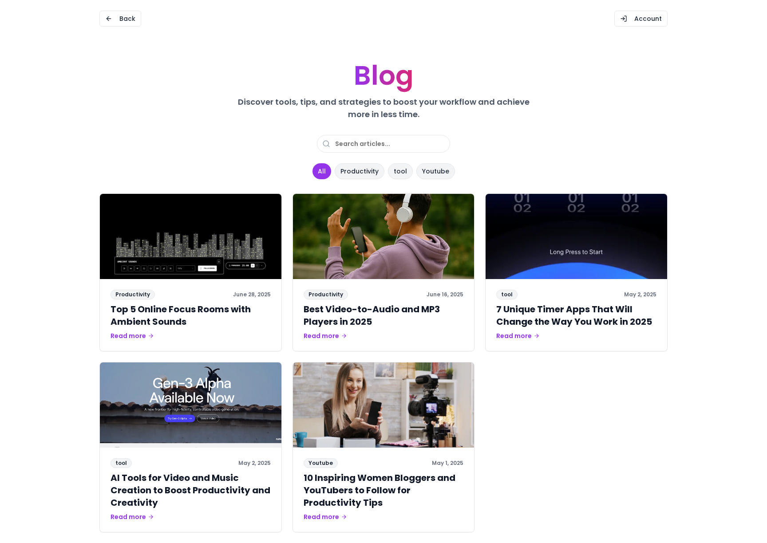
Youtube (435, 171)
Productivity (359, 171)
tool (400, 171)
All (322, 171)
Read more (128, 335)
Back (127, 18)
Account (648, 18)
